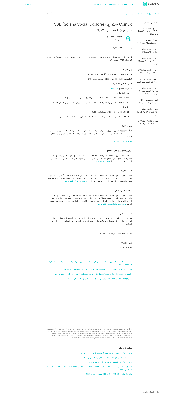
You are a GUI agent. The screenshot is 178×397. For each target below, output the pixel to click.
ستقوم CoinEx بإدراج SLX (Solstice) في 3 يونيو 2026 (147, 80)
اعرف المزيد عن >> (122, 141)
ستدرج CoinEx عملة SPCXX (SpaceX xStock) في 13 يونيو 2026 (148, 61)
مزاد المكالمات (112, 88)
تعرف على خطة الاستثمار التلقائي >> (112, 204)
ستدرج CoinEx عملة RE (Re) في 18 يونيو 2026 (148, 50)
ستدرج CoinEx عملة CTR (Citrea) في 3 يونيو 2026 (148, 71)
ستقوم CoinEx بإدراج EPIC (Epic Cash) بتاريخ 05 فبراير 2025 (107, 358)
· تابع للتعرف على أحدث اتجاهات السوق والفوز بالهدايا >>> (100, 279)
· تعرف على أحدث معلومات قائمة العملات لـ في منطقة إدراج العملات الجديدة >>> (97, 269)
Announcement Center (118, 4)
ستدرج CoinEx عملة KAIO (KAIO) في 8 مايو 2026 (147, 122)
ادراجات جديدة (130, 14)
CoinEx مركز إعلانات (152, 14)
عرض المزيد (154, 129)
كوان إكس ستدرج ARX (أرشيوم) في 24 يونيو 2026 (147, 41)
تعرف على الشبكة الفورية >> (76, 181)
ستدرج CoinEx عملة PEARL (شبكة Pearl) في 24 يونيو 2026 (147, 31)
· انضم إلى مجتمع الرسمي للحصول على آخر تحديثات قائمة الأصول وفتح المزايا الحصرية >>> (93, 274)
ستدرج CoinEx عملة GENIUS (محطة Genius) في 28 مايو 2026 (148, 91)
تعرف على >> (102, 161)
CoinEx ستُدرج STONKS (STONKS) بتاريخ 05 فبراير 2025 (109, 374)
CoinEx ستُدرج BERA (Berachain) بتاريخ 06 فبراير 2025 (109, 362)
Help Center (134, 4)
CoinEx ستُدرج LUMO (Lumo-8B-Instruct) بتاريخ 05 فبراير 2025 (106, 353)
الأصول (139, 14)
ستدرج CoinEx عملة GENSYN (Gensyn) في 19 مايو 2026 (147, 112)
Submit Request (100, 4)
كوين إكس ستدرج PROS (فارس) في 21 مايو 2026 (148, 101)
